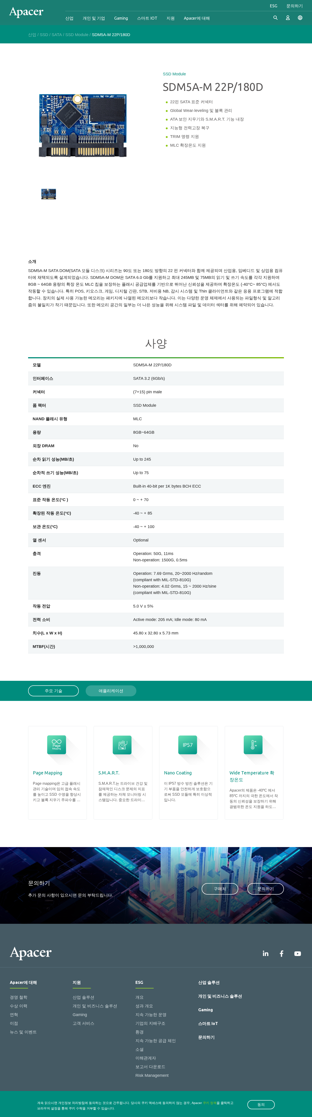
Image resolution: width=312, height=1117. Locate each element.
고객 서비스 (83, 1023)
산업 (69, 18)
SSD (44, 34)
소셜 (139, 1049)
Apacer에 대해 (197, 18)
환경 (139, 1032)
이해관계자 (145, 1058)
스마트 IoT (208, 1023)
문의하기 (294, 5)
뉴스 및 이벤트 (23, 1032)
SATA (57, 34)
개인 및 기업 (94, 18)
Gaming (121, 18)
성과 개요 (144, 1006)
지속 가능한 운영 (151, 1014)
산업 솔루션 (83, 997)
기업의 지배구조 (150, 1023)
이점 (14, 1023)
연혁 (14, 1014)
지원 (171, 18)
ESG (273, 5)
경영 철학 (18, 997)
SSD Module (76, 34)
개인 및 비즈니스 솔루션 (95, 1006)
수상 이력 (18, 1006)
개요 (139, 997)
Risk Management (152, 1075)
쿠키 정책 (210, 1103)
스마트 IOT (147, 18)
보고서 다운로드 (150, 1066)
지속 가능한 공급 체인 (155, 1040)
